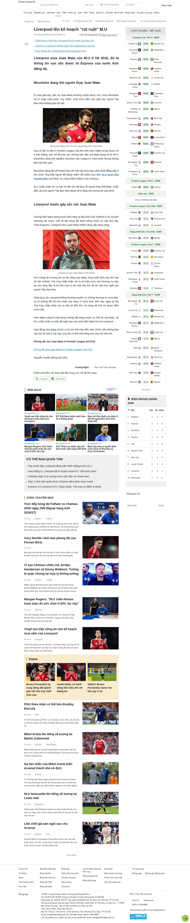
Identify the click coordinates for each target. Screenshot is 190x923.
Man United (158, 257)
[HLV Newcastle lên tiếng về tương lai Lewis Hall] (100, 803)
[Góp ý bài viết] (26, 49)
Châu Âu (72, 13)
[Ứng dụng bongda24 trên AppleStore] (160, 873)
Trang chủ (22, 869)
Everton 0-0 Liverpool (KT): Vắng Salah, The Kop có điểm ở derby (64, 486)
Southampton (132, 118)
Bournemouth (159, 219)
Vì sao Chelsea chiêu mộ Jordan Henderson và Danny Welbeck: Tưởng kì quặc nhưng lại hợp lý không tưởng (51, 569)
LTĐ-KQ (109, 13)
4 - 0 (146, 212)
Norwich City (159, 44)
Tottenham (158, 288)
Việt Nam (51, 13)
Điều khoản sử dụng (113, 873)
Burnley (157, 238)
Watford (134, 144)
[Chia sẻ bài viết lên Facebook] (26, 31)
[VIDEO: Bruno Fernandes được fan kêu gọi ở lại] (102, 672)
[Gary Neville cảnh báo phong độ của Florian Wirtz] (100, 547)
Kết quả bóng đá (90, 876)
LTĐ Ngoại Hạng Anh (82, 21)
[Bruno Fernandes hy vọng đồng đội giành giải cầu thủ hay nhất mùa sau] (40, 672)
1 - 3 (146, 310)
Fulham (49, 519)
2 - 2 (146, 225)
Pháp (92, 13)
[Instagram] (161, 893)
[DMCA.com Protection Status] (138, 919)
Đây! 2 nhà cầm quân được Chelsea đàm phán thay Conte (60, 481)
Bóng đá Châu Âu (47, 877)
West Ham (158, 118)
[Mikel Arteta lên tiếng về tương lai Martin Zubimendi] (100, 743)
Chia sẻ (161, 506)
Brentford (157, 162)
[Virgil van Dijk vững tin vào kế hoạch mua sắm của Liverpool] (100, 638)
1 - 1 (146, 382)
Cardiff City (133, 44)
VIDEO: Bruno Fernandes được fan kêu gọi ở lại (100, 688)
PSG (37, 715)
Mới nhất (89, 5)
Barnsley (134, 59)
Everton (134, 263)
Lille (48, 834)
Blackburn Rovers (133, 70)
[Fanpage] (155, 893)
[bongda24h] (20, 12)
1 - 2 (146, 373)
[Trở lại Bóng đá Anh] (26, 55)
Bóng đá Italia (46, 886)
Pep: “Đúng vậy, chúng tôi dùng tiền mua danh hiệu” (61, 51)
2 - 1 (146, 219)
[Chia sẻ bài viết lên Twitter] (26, 37)
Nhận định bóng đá (69, 873)
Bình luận (119, 13)
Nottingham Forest (133, 172)
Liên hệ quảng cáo (112, 882)
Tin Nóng (22, 873)
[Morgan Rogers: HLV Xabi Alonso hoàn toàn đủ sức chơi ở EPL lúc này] (100, 608)
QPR (136, 348)
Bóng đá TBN (46, 882)
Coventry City (159, 153)
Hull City (157, 131)
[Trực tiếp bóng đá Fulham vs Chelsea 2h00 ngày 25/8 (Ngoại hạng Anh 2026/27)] (100, 513)
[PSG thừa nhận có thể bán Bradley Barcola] (100, 713)
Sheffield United (157, 70)
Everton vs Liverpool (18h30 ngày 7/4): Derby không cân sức (65, 46)
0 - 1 (146, 279)
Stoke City (133, 131)
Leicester (157, 103)
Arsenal (38, 744)
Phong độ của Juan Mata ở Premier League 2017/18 (63, 349)
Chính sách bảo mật (113, 877)
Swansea (134, 364)
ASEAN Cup (39, 13)
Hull (133, 444)
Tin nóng (28, 13)
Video (157, 13)
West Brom (133, 238)
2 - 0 (146, 257)
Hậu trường (66, 882)
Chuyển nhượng (144, 13)
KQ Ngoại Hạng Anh (104, 21)
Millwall (157, 84)
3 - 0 (146, 251)
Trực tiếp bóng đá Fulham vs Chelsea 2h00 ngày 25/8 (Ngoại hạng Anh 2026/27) (50, 508)
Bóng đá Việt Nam (48, 869)
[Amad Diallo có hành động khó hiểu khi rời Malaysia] (71, 672)
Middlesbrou (159, 50)
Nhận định (130, 13)
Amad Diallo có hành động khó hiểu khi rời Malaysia (69, 688)
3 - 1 (146, 238)
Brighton (134, 212)
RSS (132, 894)
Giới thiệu (108, 869)
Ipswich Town (132, 103)
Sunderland (158, 273)
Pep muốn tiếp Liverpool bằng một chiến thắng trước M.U (60, 466)
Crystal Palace (157, 264)
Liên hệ (135, 900)
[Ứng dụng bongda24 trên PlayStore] (150, 873)
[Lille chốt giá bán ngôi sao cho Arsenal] (100, 833)
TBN (64, 13)
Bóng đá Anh (45, 873)
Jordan (49, 580)
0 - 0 (146, 348)
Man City (134, 219)
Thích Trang (131, 506)
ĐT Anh (66, 21)
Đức (86, 13)
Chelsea (37, 519)
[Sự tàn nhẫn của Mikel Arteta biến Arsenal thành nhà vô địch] (100, 773)
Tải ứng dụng (138, 869)
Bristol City (158, 301)
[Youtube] (167, 893)
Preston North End (133, 340)
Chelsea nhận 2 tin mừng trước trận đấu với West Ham (58, 476)
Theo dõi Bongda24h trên (91, 35)
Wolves (157, 109)
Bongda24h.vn (159, 910)
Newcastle (39, 804)
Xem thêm (71, 855)
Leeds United (159, 171)
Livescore (65, 886)
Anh (59, 13)
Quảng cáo (149, 900)
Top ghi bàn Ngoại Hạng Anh (153, 21)
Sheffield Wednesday (133, 110)
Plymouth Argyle (134, 154)
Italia (80, 13)
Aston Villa (158, 212)
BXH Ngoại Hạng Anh (126, 21)
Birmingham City (133, 163)
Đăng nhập (167, 5)
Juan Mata (60, 379)
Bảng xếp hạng (89, 880)
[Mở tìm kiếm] (151, 5)
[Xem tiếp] (146, 484)
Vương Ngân (82, 367)
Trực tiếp (22, 886)
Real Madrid (51, 744)
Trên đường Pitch (111, 4)
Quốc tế (100, 13)
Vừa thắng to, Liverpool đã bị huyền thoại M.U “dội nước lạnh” (62, 471)
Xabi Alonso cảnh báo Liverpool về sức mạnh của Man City (64, 40)
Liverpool (43, 379)
